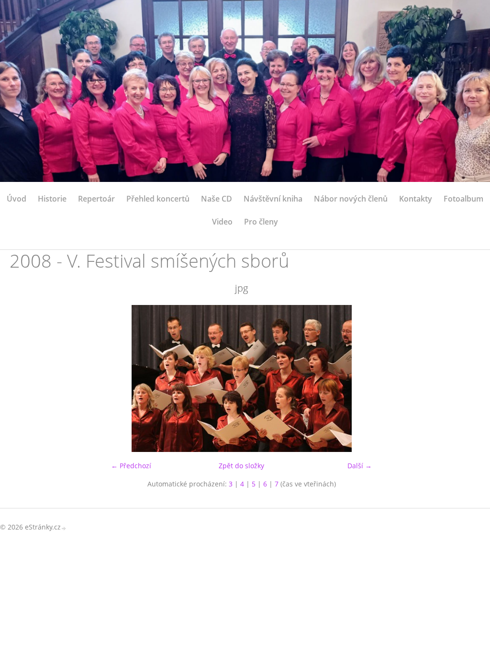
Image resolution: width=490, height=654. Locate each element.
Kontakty (415, 198)
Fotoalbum (463, 198)
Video (222, 221)
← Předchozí (131, 465)
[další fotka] (457, 378)
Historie (52, 198)
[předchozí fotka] (25, 378)
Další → (359, 465)
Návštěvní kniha (273, 198)
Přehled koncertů (157, 198)
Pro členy (261, 221)
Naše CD (216, 198)
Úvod (16, 198)
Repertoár (96, 198)
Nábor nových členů (351, 198)
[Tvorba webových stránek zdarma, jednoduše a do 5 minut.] (64, 527)
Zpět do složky (241, 465)
